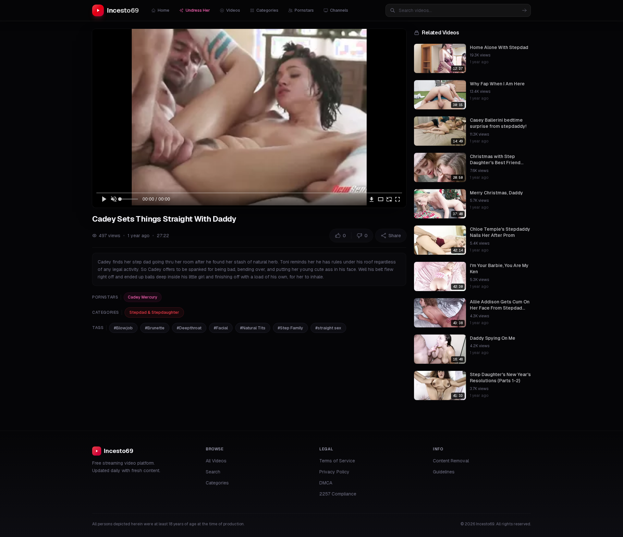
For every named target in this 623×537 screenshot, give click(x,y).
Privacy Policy (334, 472)
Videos (233, 10)
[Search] (524, 10)
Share (394, 235)
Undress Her (198, 10)
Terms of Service (337, 461)
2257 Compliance (337, 494)
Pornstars (304, 10)
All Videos (216, 461)
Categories (267, 10)
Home (163, 10)
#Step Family (290, 328)
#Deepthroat (189, 328)
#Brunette (155, 328)
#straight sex (328, 328)
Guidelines (444, 472)
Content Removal (451, 461)
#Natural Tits (252, 328)
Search (213, 472)
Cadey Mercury (142, 297)
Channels (339, 10)
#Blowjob (123, 328)
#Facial (221, 328)
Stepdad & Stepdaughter (154, 312)
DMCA (325, 483)
